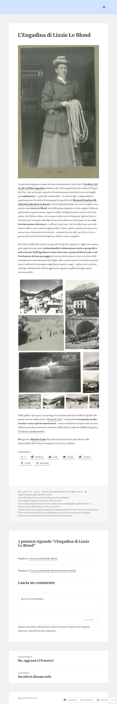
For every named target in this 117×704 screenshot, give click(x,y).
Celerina (43, 497)
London (26, 506)
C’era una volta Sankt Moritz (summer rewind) (52, 570)
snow (61, 512)
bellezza (29, 497)
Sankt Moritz (29, 512)
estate (40, 500)
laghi (68, 503)
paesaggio (46, 509)
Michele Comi (38, 439)
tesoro (45, 515)
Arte (47, 491)
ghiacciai (37, 503)
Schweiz (38, 512)
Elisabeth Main (54, 419)
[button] (41, 296)
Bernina (36, 497)
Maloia (32, 506)
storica (80, 512)
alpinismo (22, 494)
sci (43, 512)
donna (58, 497)
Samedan (91, 509)
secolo (47, 512)
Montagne (62, 491)
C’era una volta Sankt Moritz (43, 558)
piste (62, 509)
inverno (62, 503)
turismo (63, 515)
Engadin (26, 500)
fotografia (29, 503)
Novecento (50, 506)
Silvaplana (55, 512)
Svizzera (28, 515)
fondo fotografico (51, 500)
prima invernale (80, 509)
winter (70, 515)
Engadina (34, 500)
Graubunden (46, 503)
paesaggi (37, 509)
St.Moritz (67, 512)
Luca (38, 491)
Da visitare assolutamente (31, 431)
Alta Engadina (39, 494)
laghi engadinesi (76, 503)
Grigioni (55, 503)
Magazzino (53, 491)
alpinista (29, 494)
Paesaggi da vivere (74, 491)
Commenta (88, 619)
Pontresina (68, 509)
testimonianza (54, 515)
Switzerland (37, 515)
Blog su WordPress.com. (28, 698)
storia (74, 512)
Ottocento (29, 509)
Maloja (38, 506)
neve (44, 506)
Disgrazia (51, 497)
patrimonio (55, 509)
